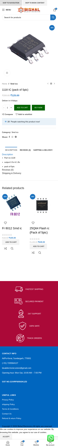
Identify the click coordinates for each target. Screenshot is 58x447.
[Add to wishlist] (5, 222)
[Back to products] (51, 83)
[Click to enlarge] (7, 73)
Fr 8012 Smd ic (12, 228)
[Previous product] (48, 83)
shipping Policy (8, 404)
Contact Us (6, 414)
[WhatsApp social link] (12, 137)
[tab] (11, 150)
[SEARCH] (53, 17)
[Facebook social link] (9, 137)
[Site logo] (29, 10)
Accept (6, 437)
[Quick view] (12, 248)
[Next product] (54, 83)
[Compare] (5, 248)
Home (4, 84)
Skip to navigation (11, 3)
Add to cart (22, 108)
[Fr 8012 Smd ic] (15, 206)
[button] (10, 242)
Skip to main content (34, 3)
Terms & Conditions (10, 409)
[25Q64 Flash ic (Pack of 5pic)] (43, 206)
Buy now (38, 108)
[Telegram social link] (16, 137)
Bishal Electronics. (25, 426)
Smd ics (14, 84)
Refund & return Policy (11, 418)
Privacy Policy (8, 400)
